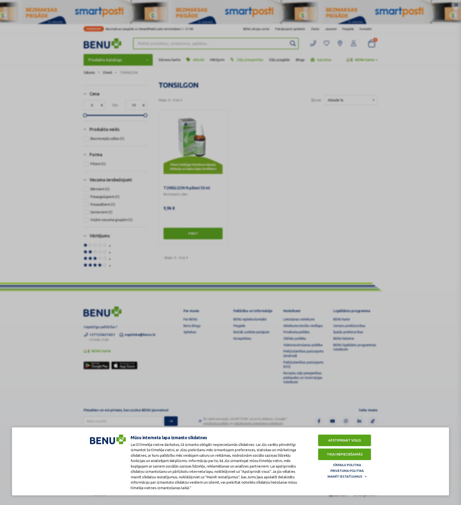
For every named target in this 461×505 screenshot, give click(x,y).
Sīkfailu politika (347, 465)
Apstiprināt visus (344, 440)
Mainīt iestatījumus (345, 476)
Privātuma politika (347, 470)
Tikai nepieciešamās (345, 454)
